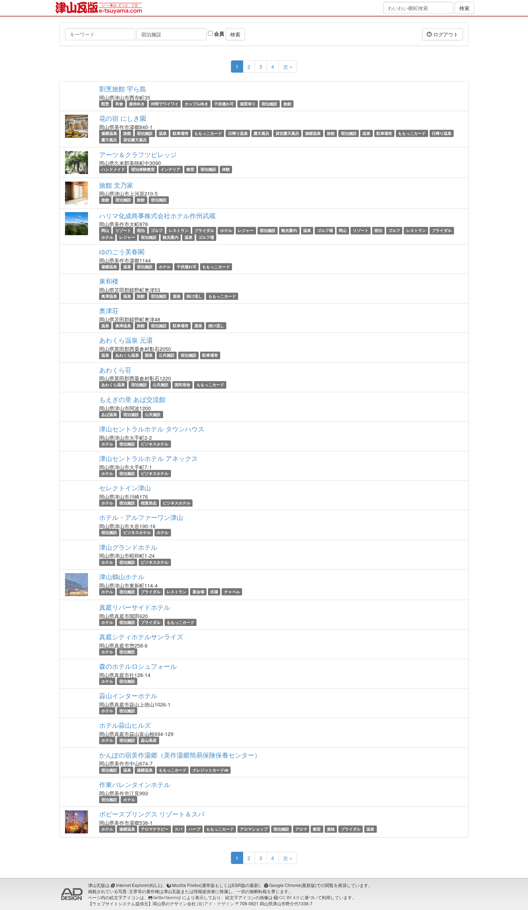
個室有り (248, 103)
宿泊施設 (269, 103)
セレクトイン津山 (125, 487)
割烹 (105, 103)
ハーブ (194, 829)
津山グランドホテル (128, 547)
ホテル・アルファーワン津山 (141, 517)
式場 (214, 591)
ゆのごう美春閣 (121, 251)
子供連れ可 (224, 103)
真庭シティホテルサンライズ (141, 636)
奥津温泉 (109, 296)
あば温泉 (109, 414)
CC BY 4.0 (289, 897)
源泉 (177, 296)
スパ (178, 829)
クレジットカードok (210, 770)
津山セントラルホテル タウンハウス (151, 428)
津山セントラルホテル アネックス (148, 458)
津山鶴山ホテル (121, 576)
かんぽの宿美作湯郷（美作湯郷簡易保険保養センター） (180, 754)
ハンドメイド (113, 169)
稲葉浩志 (149, 503)
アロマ (301, 829)
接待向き (137, 103)
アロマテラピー (154, 829)
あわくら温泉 (127, 355)
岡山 (105, 230)
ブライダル (204, 230)
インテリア (170, 169)
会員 (218, 33)
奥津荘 (109, 310)
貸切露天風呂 (287, 133)
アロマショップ (254, 829)
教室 (190, 169)
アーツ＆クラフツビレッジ (138, 154)
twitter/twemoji (167, 897)
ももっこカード (208, 133)
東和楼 (109, 280)
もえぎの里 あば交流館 (132, 399)
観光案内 (289, 230)
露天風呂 (261, 133)
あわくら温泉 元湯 (126, 339)
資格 (331, 829)
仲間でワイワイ (165, 103)
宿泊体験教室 (143, 169)
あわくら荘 (115, 369)
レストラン (179, 230)
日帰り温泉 (238, 133)
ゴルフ (157, 230)
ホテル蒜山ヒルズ (125, 725)
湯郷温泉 (109, 133)
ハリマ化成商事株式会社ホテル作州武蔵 (157, 215)
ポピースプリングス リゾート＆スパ (151, 813)
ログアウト (445, 34)
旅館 (287, 103)
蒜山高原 (149, 740)
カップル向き (196, 103)
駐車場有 (181, 133)
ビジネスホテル (154, 444)
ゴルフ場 (325, 230)
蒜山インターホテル (128, 695)
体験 (226, 169)
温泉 (163, 133)
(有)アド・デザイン (215, 903)
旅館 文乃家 (116, 184)
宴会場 (198, 591)
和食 (119, 103)
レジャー (246, 230)
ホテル (226, 230)
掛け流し (194, 296)
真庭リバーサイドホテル (134, 607)
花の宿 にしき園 (122, 118)
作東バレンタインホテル (134, 784)
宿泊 (141, 230)
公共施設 (167, 355)
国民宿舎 (182, 385)
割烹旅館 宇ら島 (122, 88)
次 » (287, 66)
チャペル (232, 591)
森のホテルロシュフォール (138, 666)
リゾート (123, 230)
